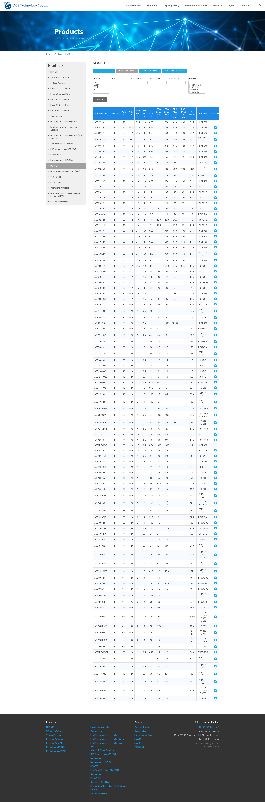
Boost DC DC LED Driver (60, 94)
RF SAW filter (56, 182)
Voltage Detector (57, 83)
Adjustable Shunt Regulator (62, 144)
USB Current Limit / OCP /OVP (63, 149)
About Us (217, 5)
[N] (101, 89)
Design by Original (211, 747)
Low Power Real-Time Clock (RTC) (65, 171)
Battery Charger (57, 155)
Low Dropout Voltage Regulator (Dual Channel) (66, 136)
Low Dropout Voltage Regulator (64, 121)
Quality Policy (172, 5)
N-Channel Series (126, 71)
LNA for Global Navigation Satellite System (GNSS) (65, 194)
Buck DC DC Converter (60, 99)
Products (152, 5)
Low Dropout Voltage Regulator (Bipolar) (64, 128)
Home (48, 54)
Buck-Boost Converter (60, 110)
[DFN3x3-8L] (196, 92)
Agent (231, 5)
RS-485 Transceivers (59, 202)
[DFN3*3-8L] (196, 89)
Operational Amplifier (59, 188)
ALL (104, 71)
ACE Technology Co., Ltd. (31, 5)
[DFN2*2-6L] (196, 87)
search (100, 99)
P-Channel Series (149, 71)
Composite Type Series (174, 71)
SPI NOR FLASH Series (60, 77)
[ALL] (101, 82)
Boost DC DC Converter (60, 88)
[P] (101, 92)
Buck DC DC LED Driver (60, 105)
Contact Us (246, 5)
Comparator (55, 177)
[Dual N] (101, 85)
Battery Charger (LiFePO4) (61, 160)
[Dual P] (101, 87)
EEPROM (54, 72)
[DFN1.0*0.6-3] (196, 85)
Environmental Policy (196, 5)
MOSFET (54, 166)
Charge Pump (56, 116)
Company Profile (132, 5)
